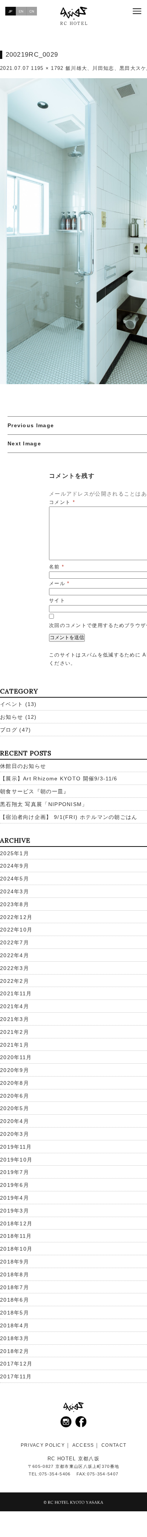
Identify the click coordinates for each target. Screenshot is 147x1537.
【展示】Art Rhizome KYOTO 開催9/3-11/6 (59, 778)
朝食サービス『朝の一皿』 (34, 791)
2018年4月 (14, 1325)
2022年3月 (14, 968)
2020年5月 (14, 1108)
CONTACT (113, 1445)
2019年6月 (14, 1185)
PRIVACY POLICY (43, 1445)
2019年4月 (14, 1198)
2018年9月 (14, 1262)
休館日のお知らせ (23, 766)
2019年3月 (14, 1211)
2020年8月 (14, 1083)
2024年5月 (14, 879)
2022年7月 (14, 942)
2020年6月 (14, 1096)
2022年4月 (14, 955)
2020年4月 (14, 1121)
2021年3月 (14, 1019)
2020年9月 (14, 1070)
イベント (11, 704)
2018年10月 (16, 1249)
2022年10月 (16, 930)
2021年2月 (14, 1032)
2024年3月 (14, 891)
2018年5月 (14, 1313)
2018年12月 (16, 1223)
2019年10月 (16, 1160)
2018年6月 (14, 1300)
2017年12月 (16, 1364)
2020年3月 (14, 1134)
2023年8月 (14, 904)
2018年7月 (14, 1287)
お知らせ (11, 717)
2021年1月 (14, 1045)
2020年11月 (16, 1057)
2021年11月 (16, 993)
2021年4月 (14, 1006)
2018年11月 (16, 1236)
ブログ (8, 730)
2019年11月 (16, 1147)
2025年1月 (14, 853)
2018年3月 (14, 1338)
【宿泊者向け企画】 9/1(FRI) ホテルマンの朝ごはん (69, 817)
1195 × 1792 (47, 68)
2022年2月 (14, 981)
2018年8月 (14, 1274)
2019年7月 (14, 1172)
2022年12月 (16, 917)
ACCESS (83, 1445)
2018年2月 (14, 1351)
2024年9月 (14, 866)
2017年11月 (16, 1376)
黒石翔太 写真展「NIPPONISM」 (44, 804)
